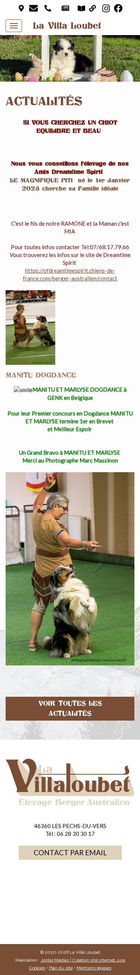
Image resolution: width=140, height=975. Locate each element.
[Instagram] (106, 8)
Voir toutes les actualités (70, 708)
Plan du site (61, 968)
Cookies (37, 968)
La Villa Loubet (67, 26)
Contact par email (70, 852)
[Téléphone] (48, 8)
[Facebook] (118, 8)
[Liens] (93, 8)
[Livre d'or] (82, 8)
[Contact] (34, 8)
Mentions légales (94, 968)
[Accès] (22, 8)
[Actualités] (66, 8)
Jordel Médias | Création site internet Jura (83, 960)
